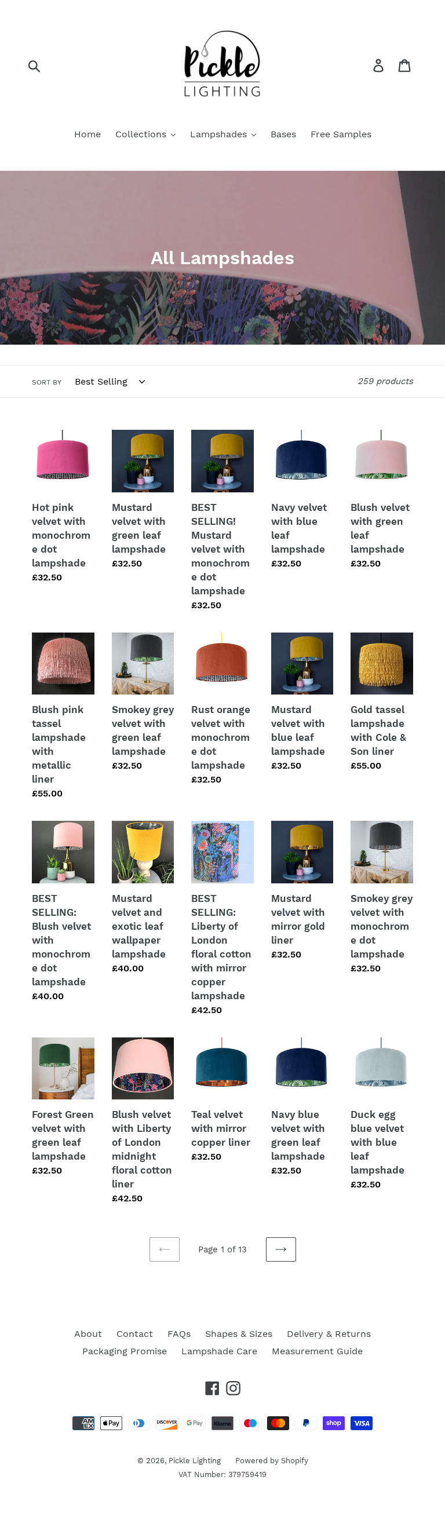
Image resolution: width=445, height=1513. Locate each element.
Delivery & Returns (329, 1333)
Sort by (46, 382)
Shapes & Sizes (238, 1333)
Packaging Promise (124, 1351)
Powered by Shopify (271, 1460)
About (88, 1333)
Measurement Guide (317, 1351)
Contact (134, 1333)
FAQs (179, 1333)
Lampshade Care (219, 1351)
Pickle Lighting (195, 1460)
